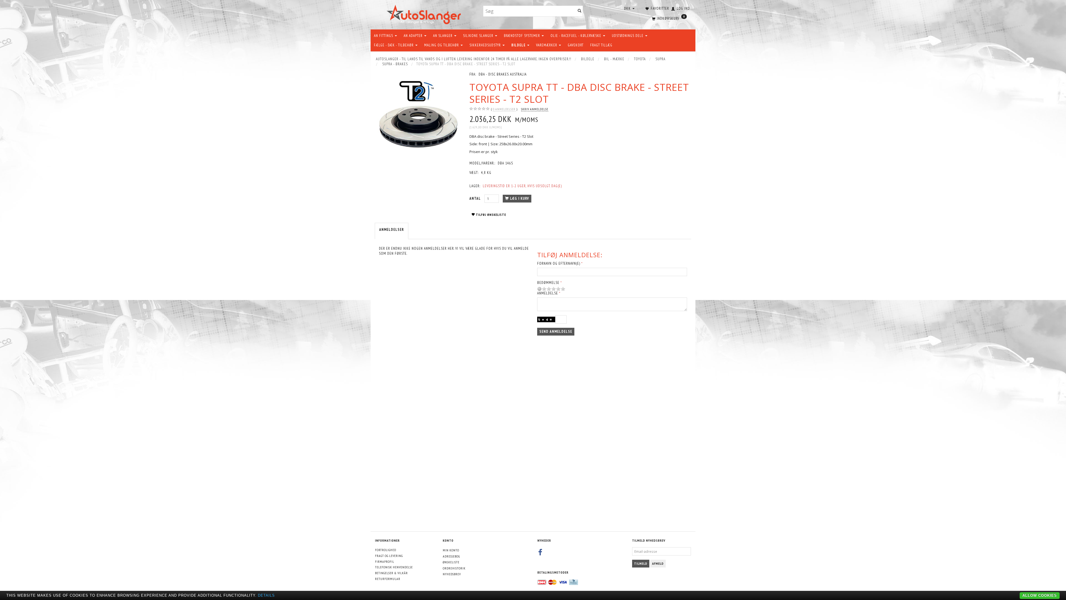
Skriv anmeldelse (534, 109)
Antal (475, 198)
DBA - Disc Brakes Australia (503, 74)
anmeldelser (504, 109)
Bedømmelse (548, 282)
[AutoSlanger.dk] (425, 13)
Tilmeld (640, 563)
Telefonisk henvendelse (394, 567)
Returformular (387, 579)
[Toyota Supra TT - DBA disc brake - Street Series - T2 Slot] (418, 115)
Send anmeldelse (555, 331)
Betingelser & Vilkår (391, 573)
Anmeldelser (391, 229)
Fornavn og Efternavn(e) (558, 263)
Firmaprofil (384, 561)
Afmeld (658, 563)
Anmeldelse (547, 293)
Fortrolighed (385, 550)
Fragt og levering (389, 556)
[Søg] (580, 11)
